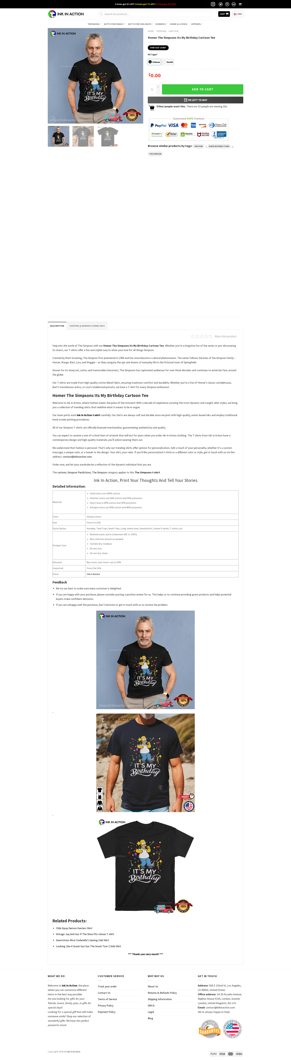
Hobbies (161, 23)
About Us (153, 986)
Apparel (196, 23)
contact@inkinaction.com (77, 456)
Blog (150, 1018)
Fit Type (153, 54)
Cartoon (173, 31)
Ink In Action (93, 574)
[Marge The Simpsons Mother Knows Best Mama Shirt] (170, 203)
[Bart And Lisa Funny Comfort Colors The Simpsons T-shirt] (71, 203)
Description (57, 325)
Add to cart (202, 89)
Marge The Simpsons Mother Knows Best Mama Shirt (168, 234)
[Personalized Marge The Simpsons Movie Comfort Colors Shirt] (220, 203)
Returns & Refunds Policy (162, 992)
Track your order (107, 986)
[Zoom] (52, 119)
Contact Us (104, 992)
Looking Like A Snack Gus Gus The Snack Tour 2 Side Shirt (88, 946)
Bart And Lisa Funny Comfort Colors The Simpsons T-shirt (69, 234)
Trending (94, 23)
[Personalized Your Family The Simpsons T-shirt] (71, 272)
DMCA (151, 1005)
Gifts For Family (114, 23)
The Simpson (155, 154)
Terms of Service (107, 999)
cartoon (198, 146)
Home (151, 31)
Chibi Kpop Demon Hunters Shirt (74, 928)
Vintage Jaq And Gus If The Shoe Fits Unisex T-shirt (85, 934)
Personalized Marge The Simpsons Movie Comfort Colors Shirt (218, 234)
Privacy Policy (105, 1005)
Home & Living (178, 23)
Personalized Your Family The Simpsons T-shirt (70, 303)
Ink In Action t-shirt (88, 415)
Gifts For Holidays (139, 23)
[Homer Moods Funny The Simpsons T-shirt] (121, 203)
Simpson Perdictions (219, 146)
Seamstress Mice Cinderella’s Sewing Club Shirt (82, 940)
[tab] (57, 326)
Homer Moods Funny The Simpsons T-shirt (119, 233)
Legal (151, 1012)
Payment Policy (106, 1012)
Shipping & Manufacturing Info (87, 325)
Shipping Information (160, 999)
